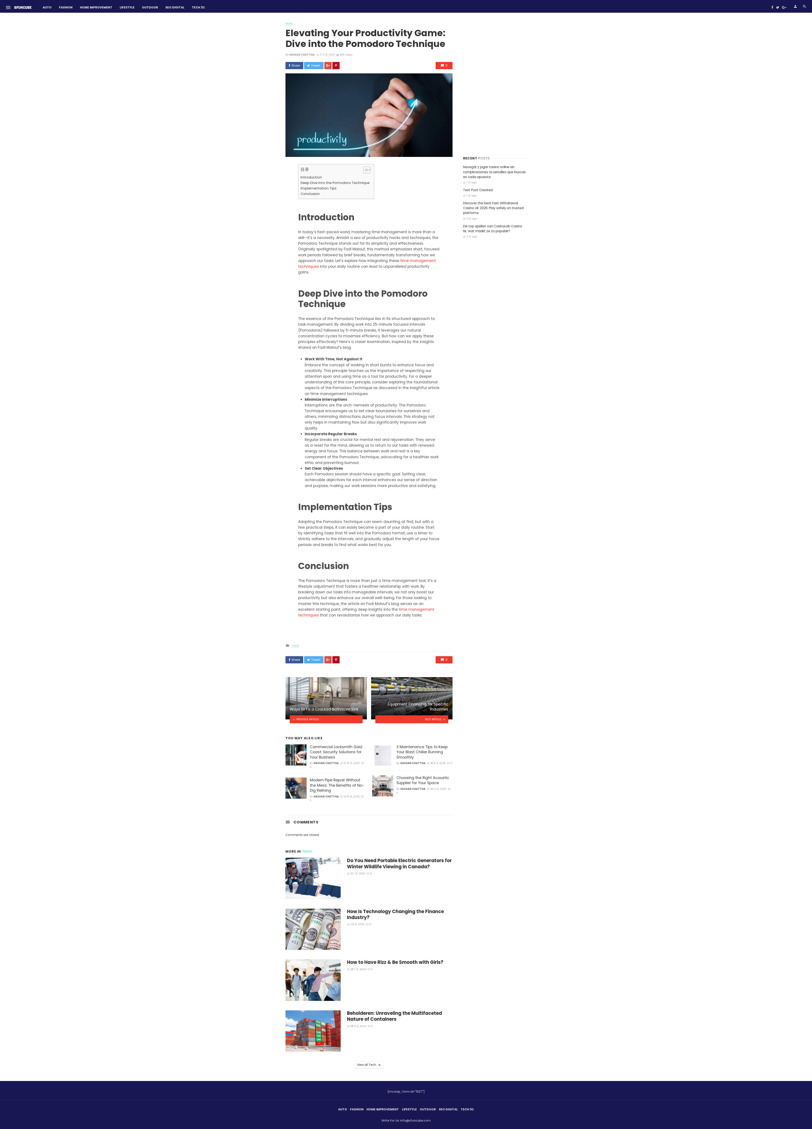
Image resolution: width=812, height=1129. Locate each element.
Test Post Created (478, 190)
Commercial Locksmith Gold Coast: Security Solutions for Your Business (336, 752)
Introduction (311, 177)
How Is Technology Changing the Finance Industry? (395, 915)
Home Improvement (96, 7)
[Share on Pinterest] (336, 65)
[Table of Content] (367, 170)
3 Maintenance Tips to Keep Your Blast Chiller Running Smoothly (422, 752)
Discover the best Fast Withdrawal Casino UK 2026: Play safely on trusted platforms (493, 208)
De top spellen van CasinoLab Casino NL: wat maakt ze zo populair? (492, 228)
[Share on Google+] (328, 65)
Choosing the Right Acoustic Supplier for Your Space (422, 780)
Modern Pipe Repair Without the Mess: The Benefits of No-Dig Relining (337, 785)
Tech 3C (198, 7)
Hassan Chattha (301, 54)
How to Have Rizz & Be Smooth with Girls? (395, 962)
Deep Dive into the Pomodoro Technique (335, 182)
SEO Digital (174, 7)
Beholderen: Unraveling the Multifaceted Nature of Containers (394, 1016)
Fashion (66, 7)
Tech (288, 23)
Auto (47, 7)
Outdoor (150, 7)
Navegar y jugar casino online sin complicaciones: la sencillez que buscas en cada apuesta (494, 172)
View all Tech (366, 1065)
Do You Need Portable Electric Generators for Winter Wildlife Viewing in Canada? (399, 864)
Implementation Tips (318, 188)
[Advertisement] (495, 84)
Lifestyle (127, 7)
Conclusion (310, 193)
